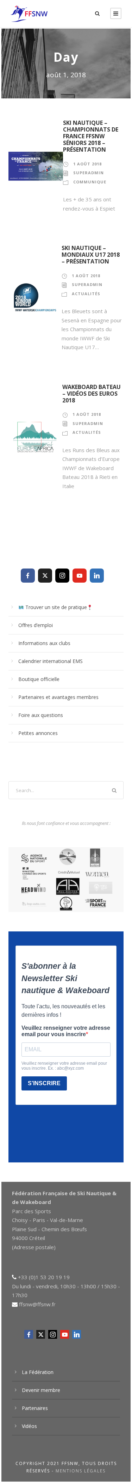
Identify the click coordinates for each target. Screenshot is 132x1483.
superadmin (88, 172)
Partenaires (35, 1408)
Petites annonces (38, 733)
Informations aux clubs (44, 643)
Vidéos (29, 1426)
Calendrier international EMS (50, 661)
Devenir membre (41, 1390)
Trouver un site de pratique (55, 607)
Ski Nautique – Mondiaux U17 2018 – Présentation (91, 254)
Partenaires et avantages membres (58, 697)
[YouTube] (80, 576)
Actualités (86, 293)
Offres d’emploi (35, 625)
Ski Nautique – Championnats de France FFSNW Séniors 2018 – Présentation (90, 136)
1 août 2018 (87, 163)
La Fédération (38, 1372)
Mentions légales (81, 1471)
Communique (89, 181)
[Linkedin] (97, 576)
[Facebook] (28, 576)
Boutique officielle (38, 679)
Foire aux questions (40, 715)
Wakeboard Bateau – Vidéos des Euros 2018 (91, 393)
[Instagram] (62, 576)
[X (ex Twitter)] (45, 576)
